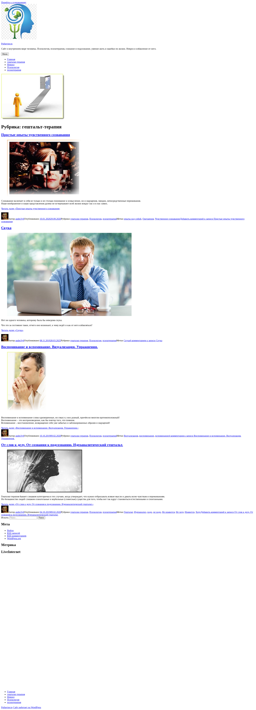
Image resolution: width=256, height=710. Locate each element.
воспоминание (146, 436)
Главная (11, 59)
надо (149, 512)
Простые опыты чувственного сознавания (35, 135)
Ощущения (148, 219)
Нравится (189, 512)
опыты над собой (132, 219)
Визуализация (131, 436)
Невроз (10, 64)
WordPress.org (14, 538)
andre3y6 (19, 219)
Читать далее (30, 208)
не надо (157, 512)
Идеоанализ (140, 512)
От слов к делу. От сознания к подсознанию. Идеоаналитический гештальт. (62, 445)
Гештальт (128, 512)
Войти (10, 530)
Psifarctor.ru (6, 43)
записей (13, 533)
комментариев (16, 536)
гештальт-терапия (16, 62)
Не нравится (168, 512)
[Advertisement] (90, 577)
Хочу (198, 512)
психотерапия (14, 70)
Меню (5, 54)
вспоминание (162, 436)
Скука (6, 228)
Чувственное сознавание (167, 219)
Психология (13, 67)
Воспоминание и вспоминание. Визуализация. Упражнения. (49, 347)
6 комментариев (146, 340)
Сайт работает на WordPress (27, 707)
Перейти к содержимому (13, 2)
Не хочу (180, 512)
